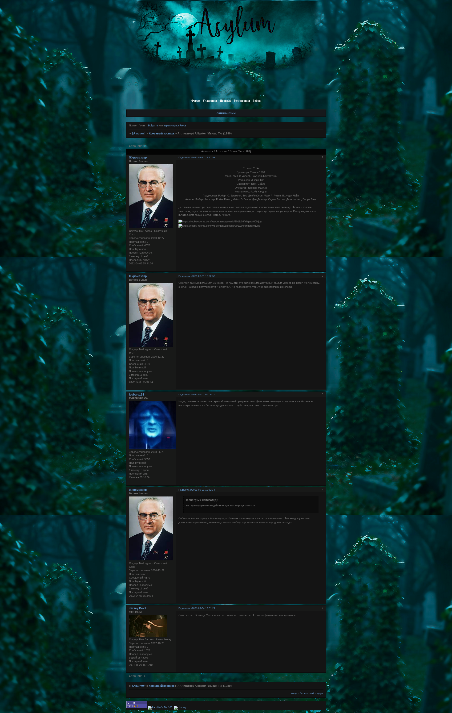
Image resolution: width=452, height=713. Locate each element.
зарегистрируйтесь (175, 125)
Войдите (153, 125)
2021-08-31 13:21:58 (203, 157)
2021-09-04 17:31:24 (203, 608)
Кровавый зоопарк (161, 133)
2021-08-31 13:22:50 (203, 276)
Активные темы (226, 112)
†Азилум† (139, 133)
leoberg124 (136, 394)
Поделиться (185, 157)
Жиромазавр (138, 157)
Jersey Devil (137, 608)
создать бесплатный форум (306, 693)
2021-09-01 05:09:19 (203, 394)
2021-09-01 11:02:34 (203, 489)
